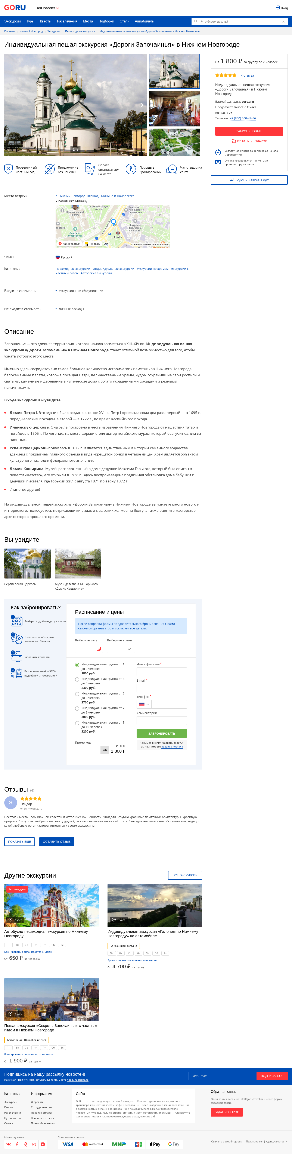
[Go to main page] (15, 8)
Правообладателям (43, 1123)
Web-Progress (233, 1141)
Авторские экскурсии (96, 273)
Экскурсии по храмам (152, 269)
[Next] (142, 105)
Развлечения (67, 21)
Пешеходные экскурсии (80, 31)
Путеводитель (13, 1118)
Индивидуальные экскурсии (113, 269)
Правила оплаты (41, 1112)
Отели (124, 21)
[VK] (8, 1144)
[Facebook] (17, 1144)
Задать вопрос (226, 1112)
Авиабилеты (145, 21)
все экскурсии (185, 875)
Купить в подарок (252, 141)
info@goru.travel (250, 1099)
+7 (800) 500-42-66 (243, 118)
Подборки (106, 21)
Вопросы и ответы (42, 1118)
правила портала (172, 746)
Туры (30, 21)
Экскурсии (12, 21)
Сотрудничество (41, 1107)
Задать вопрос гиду (252, 180)
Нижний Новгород (31, 31)
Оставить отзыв (57, 841)
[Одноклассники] (25, 1144)
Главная (9, 31)
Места (88, 21)
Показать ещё (19, 841)
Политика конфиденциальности (266, 1141)
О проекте (37, 1102)
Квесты (46, 21)
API (106, 243)
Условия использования (155, 244)
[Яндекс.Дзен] (43, 1144)
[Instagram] (34, 1144)
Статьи (8, 1123)
